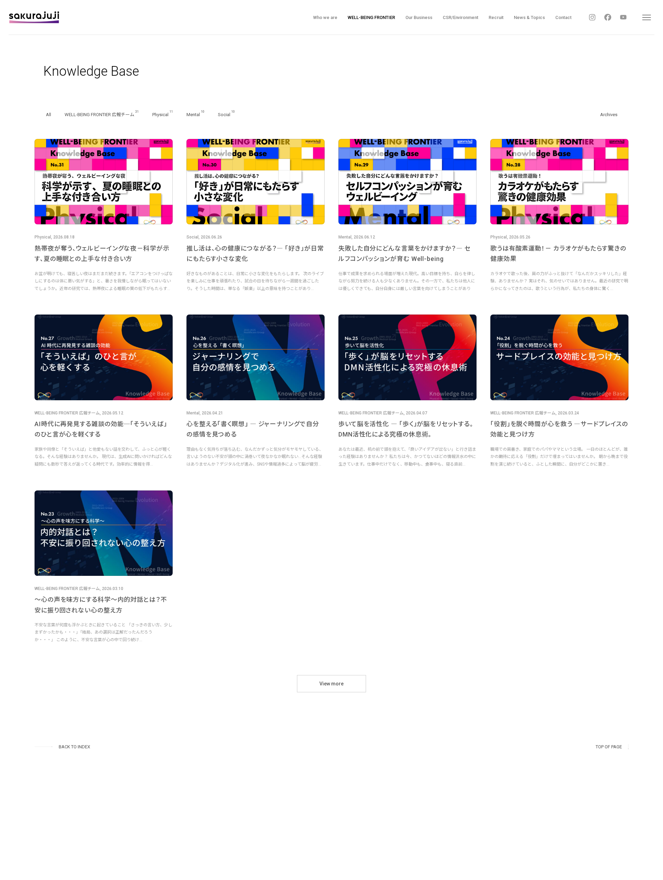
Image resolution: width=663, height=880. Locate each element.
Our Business (418, 17)
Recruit (496, 17)
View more (331, 683)
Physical (162, 113)
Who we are (325, 17)
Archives (608, 114)
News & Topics (529, 17)
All (48, 114)
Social (226, 113)
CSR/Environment (460, 17)
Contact (563, 17)
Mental (195, 113)
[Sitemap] (646, 17)
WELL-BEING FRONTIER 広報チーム (102, 113)
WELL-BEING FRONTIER (371, 17)
